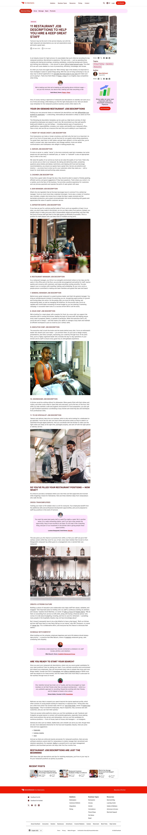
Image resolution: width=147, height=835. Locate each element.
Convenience (91, 809)
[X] (101, 58)
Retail (89, 818)
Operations (109, 64)
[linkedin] (98, 58)
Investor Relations (79, 824)
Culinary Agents (39, 733)
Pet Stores (91, 815)
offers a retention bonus (72, 671)
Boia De (70, 530)
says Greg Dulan (70, 705)
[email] (107, 58)
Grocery (90, 803)
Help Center (112, 824)
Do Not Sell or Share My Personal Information (88, 830)
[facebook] (104, 58)
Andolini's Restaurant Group (66, 654)
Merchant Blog (25, 11)
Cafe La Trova (68, 612)
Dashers (53, 824)
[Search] (104, 3)
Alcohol (90, 806)
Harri (35, 736)
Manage (41, 11)
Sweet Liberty (80, 612)
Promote (52, 11)
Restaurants (97, 67)
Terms (58, 830)
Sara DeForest (103, 73)
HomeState (56, 671)
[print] (109, 58)
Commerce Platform (74, 803)
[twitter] (29, 806)
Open (46, 11)
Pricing (71, 809)
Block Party (104, 824)
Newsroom (96, 824)
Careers (89, 824)
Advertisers (69, 824)
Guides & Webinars (112, 806)
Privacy (64, 830)
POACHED (37, 730)
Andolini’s (68, 637)
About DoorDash (35, 824)
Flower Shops (92, 812)
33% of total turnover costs (74, 64)
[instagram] (35, 806)
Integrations (72, 806)
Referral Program (72, 830)
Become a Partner (120, 790)
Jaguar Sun (35, 625)
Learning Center (111, 803)
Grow (35, 11)
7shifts (55, 743)
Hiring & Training (99, 64)
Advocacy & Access (112, 809)
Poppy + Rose (62, 76)
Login (113, 3)
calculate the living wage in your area (66, 74)
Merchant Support (112, 812)
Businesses (60, 824)
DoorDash (118, 830)
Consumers (45, 824)
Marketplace (72, 800)
